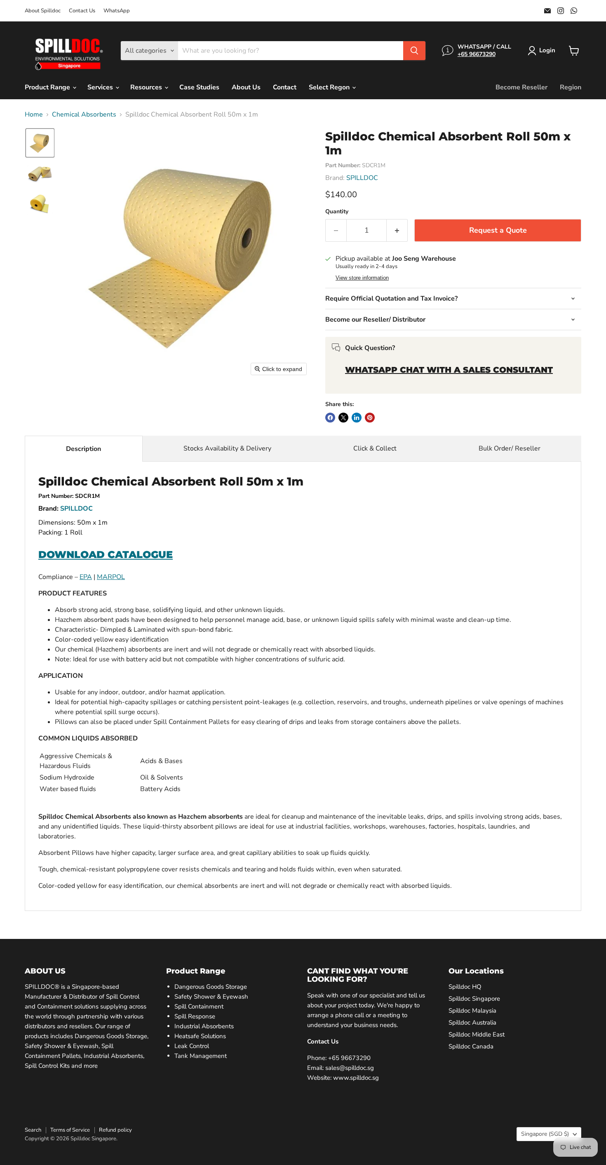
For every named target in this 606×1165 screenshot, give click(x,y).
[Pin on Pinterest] (370, 418)
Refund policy (115, 1130)
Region (570, 87)
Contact (284, 87)
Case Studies (199, 87)
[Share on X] (343, 418)
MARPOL (111, 576)
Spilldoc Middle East (477, 1034)
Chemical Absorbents (84, 114)
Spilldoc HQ (465, 987)
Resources (147, 87)
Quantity (336, 211)
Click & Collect (375, 448)
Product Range (48, 87)
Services (101, 87)
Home (34, 114)
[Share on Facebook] (330, 418)
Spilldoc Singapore (474, 999)
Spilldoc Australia (472, 1022)
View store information (362, 278)
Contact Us (82, 11)
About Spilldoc (43, 11)
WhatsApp (116, 11)
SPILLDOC (362, 177)
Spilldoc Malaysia (472, 1010)
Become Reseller (521, 87)
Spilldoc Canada (471, 1046)
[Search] (414, 50)
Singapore (545, 1134)
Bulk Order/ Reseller (509, 448)
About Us (246, 87)
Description (83, 448)
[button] (543, 51)
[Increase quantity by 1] (397, 230)
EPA (86, 576)
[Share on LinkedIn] (357, 418)
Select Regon (330, 87)
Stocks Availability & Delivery (227, 448)
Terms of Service (70, 1130)
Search (33, 1130)
